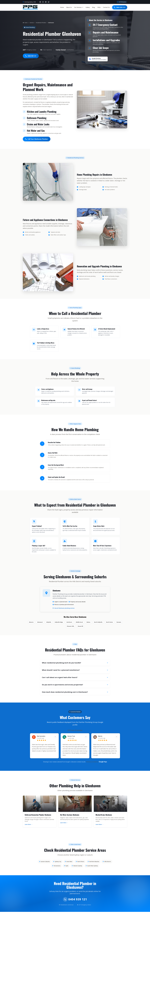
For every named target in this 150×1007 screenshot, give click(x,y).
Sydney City (58, 861)
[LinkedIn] (46, 2)
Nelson (88, 622)
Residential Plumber (41, 22)
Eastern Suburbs (45, 861)
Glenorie (31, 622)
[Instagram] (43, 2)
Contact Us (106, 7)
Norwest (119, 622)
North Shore (80, 861)
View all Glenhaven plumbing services (64, 608)
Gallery (88, 7)
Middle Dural (79, 622)
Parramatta (57, 865)
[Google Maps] (103, 762)
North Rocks (109, 622)
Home (62, 7)
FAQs (99, 7)
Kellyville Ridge (59, 622)
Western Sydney (77, 865)
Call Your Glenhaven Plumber (38, 139)
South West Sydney (92, 865)
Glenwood (40, 622)
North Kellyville (98, 622)
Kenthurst (69, 622)
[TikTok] (49, 2)
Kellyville (48, 622)
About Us (69, 7)
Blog (93, 7)
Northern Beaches (94, 861)
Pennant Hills (70, 626)
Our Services (78, 7)
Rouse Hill (80, 626)
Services (32, 22)
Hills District (107, 861)
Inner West (69, 861)
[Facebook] (40, 2)
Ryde (67, 865)
